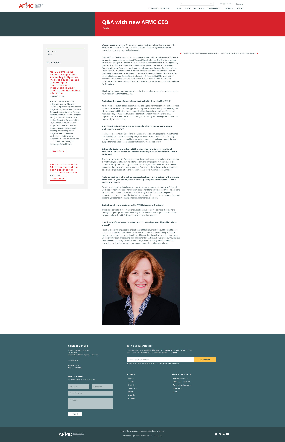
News (130, 392)
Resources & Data (180, 378)
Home (130, 378)
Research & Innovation (182, 385)
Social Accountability (181, 382)
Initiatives (132, 385)
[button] (161, 8)
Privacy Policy (174, 363)
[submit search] (211, 3)
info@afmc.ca (73, 360)
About (130, 382)
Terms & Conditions (159, 363)
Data (175, 392)
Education (177, 388)
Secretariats (133, 388)
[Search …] (194, 4)
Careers (131, 398)
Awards (131, 395)
